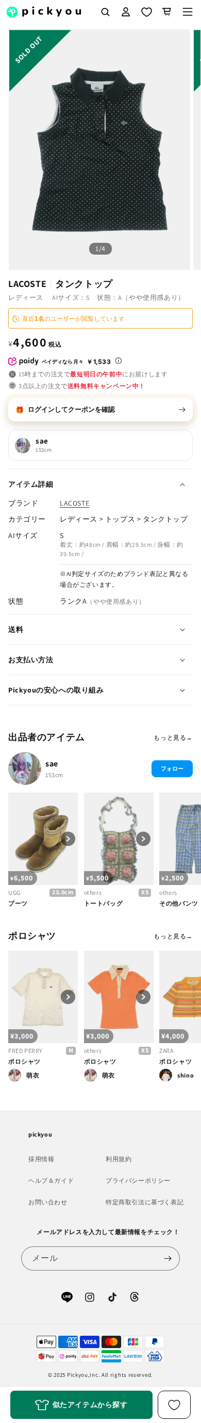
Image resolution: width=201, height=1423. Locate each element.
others (93, 892)
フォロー (172, 768)
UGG (14, 892)
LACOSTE (74, 503)
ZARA (166, 1050)
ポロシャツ (24, 1061)
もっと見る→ (173, 737)
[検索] (105, 12)
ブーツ (18, 903)
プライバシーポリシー (138, 1180)
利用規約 (118, 1159)
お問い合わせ (48, 1202)
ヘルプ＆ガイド (51, 1180)
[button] (187, 12)
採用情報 (41, 1159)
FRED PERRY (25, 1050)
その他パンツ (178, 903)
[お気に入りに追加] (174, 1405)
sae (51, 763)
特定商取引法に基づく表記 (144, 1202)
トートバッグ (103, 903)
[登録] (168, 1258)
